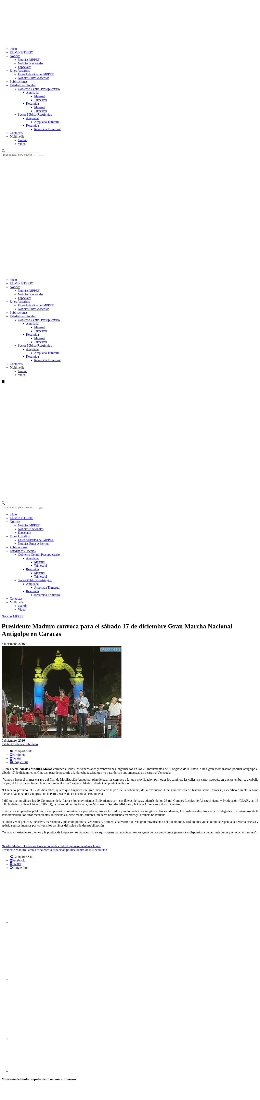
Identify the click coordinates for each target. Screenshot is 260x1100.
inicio (13, 48)
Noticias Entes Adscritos (33, 78)
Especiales (24, 67)
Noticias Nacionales (30, 63)
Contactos (16, 133)
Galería (22, 140)
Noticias (15, 56)
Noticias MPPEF (29, 59)
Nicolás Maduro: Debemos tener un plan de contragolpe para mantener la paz (51, 846)
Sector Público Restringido (35, 114)
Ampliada (32, 92)
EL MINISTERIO (21, 52)
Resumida (32, 103)
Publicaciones (18, 81)
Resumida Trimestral (47, 129)
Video (22, 143)
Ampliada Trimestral (47, 122)
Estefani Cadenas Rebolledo (20, 744)
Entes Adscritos (20, 70)
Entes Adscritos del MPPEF (36, 74)
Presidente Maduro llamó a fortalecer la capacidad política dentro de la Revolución (54, 850)
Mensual (39, 96)
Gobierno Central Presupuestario (39, 89)
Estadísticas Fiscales (23, 85)
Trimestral (40, 100)
